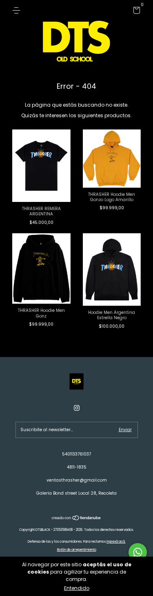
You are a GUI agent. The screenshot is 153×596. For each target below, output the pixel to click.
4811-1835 (76, 467)
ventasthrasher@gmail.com (77, 480)
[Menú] (17, 10)
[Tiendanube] (76, 518)
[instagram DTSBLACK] (76, 408)
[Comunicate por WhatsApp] (138, 552)
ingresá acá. (116, 541)
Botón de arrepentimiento (76, 550)
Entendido (76, 588)
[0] (135, 12)
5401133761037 (76, 454)
